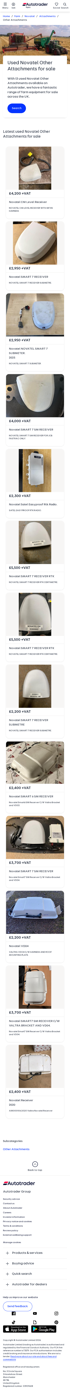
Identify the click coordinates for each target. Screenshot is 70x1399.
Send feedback (17, 1306)
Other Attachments (16, 1149)
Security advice (11, 1199)
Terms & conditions (13, 1226)
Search (65, 8)
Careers (7, 1213)
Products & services (27, 1253)
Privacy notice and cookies (17, 1221)
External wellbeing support (17, 1235)
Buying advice (23, 1263)
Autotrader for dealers (29, 1284)
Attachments (47, 16)
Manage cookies (12, 1242)
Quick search (22, 1274)
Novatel (30, 16)
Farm (17, 16)
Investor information (14, 1217)
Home (6, 16)
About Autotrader (12, 1208)
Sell (13, 8)
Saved (56, 8)
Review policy (10, 1231)
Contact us (9, 1204)
